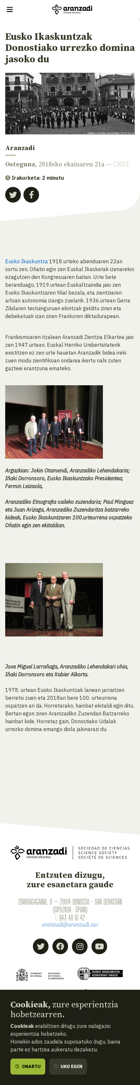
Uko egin (71, 1066)
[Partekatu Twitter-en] (13, 195)
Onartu (31, 1066)
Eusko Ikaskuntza (26, 261)
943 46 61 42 (72, 917)
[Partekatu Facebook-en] (31, 195)
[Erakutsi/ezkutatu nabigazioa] (9, 9)
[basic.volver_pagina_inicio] (72, 9)
